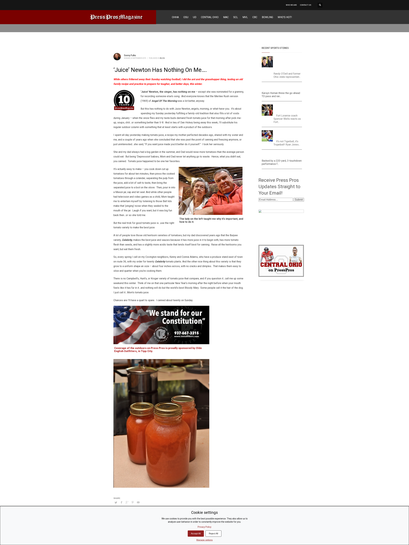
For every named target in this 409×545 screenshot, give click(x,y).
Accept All (196, 533)
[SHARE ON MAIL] (138, 502)
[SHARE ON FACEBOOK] (121, 502)
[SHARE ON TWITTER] (115, 502)
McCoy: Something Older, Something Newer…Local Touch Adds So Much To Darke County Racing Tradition (289, 63)
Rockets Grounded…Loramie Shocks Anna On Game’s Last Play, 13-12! (288, 108)
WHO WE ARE (291, 5)
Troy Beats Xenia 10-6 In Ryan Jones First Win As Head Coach (288, 134)
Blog (162, 58)
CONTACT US (305, 5)
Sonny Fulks (130, 55)
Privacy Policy (204, 527)
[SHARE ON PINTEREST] (132, 502)
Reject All (213, 533)
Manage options (204, 540)
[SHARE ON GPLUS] (127, 502)
